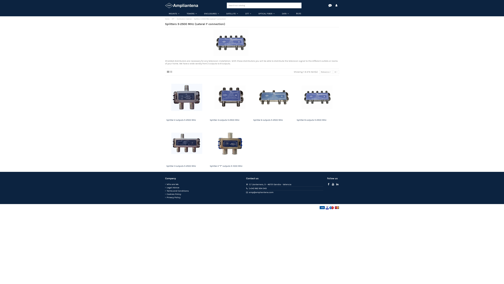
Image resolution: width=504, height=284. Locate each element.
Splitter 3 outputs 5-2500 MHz (181, 166)
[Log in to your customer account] (336, 5)
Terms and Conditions (178, 191)
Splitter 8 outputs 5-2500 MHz (311, 120)
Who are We (172, 184)
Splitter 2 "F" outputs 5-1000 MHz (226, 166)
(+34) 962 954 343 (258, 188)
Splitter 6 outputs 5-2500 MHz (268, 120)
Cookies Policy (174, 194)
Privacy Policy (173, 197)
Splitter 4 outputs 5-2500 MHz (224, 120)
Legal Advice (173, 187)
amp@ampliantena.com (261, 192)
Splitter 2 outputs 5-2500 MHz (181, 120)
